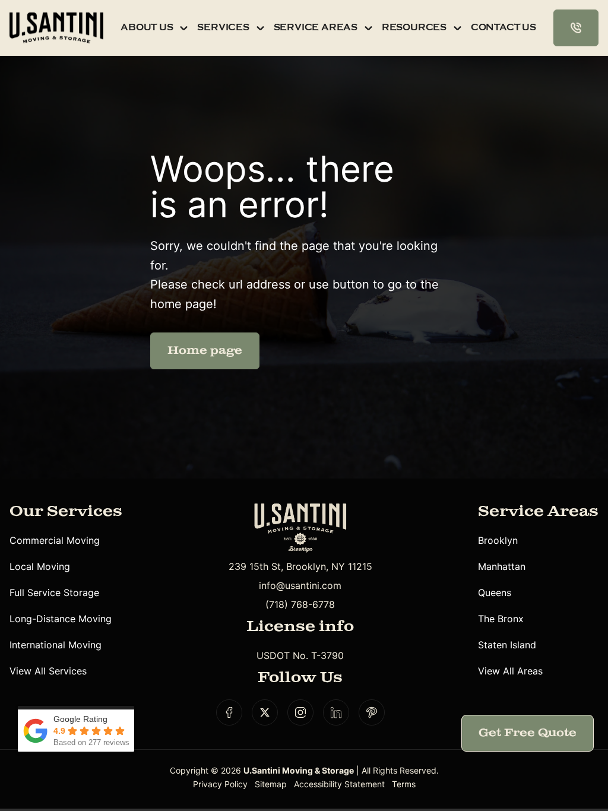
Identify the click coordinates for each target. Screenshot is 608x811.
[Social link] (229, 712)
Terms (404, 784)
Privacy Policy (220, 784)
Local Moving (40, 566)
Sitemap (271, 784)
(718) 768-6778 (300, 604)
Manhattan (501, 566)
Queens (494, 592)
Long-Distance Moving (61, 619)
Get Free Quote (528, 733)
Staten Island (507, 645)
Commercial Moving (55, 540)
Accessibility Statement (339, 784)
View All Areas (510, 671)
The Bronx (501, 619)
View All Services (48, 671)
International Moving (56, 645)
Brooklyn (498, 540)
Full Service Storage (54, 592)
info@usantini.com (300, 585)
